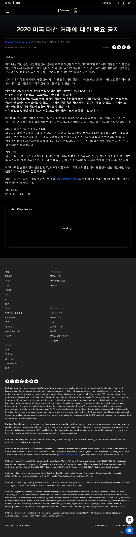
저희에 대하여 (56, 312)
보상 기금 (9, 358)
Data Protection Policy (121, 525)
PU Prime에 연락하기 (59, 336)
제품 (7, 271)
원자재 (8, 290)
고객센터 (54, 340)
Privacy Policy (101, 525)
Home (8, 42)
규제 (7, 349)
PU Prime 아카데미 (13, 312)
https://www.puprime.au (70, 454)
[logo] (70, 11)
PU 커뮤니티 (10, 317)
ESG (7, 368)
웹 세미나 (9, 326)
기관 (18, 3)
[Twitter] (123, 47)
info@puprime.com (67, 179)
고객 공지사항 (56, 326)
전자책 (8, 336)
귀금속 (8, 280)
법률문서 (9, 354)
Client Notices (21, 42)
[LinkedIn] (118, 47)
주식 (7, 294)
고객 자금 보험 (11, 363)
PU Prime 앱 (55, 276)
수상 (52, 322)
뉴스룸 (53, 331)
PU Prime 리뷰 (56, 317)
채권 (7, 304)
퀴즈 (7, 322)
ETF (7, 299)
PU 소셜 (53, 285)
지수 (7, 285)
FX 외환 (8, 276)
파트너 (8, 3)
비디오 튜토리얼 (12, 331)
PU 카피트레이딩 (57, 280)
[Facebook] (113, 47)
